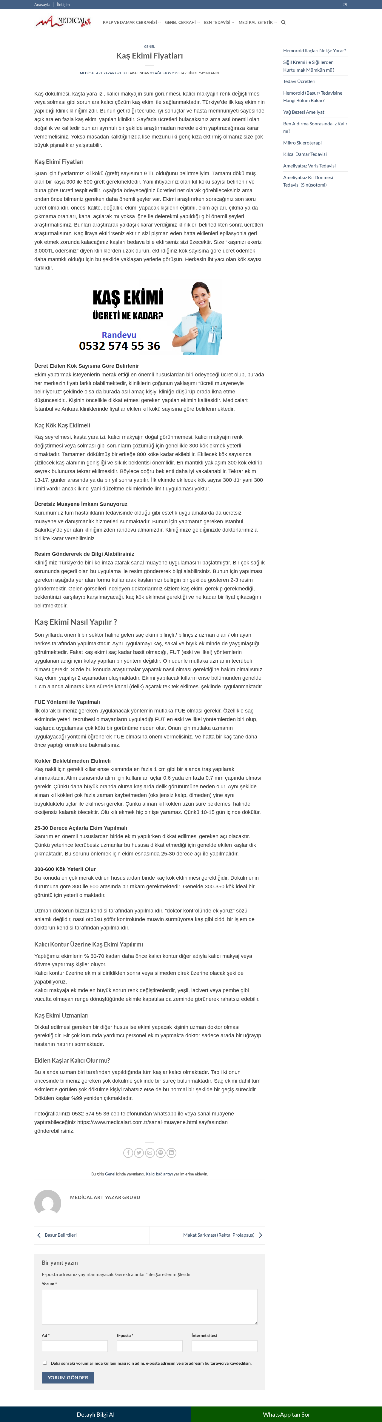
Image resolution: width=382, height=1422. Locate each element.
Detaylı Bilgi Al (96, 1414)
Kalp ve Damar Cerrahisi (130, 22)
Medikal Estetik (256, 22)
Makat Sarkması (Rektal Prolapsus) (219, 1235)
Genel (149, 46)
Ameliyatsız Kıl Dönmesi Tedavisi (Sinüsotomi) (308, 181)
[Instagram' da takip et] (344, 5)
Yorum (49, 1283)
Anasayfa (42, 4)
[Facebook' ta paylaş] (128, 1153)
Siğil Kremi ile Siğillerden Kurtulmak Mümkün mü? (308, 66)
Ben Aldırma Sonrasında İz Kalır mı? (315, 127)
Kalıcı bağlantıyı (159, 1174)
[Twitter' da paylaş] (139, 1153)
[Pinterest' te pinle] (161, 1153)
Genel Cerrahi (180, 22)
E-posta (125, 1335)
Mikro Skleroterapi (302, 142)
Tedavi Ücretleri (299, 81)
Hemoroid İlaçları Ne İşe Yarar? (314, 50)
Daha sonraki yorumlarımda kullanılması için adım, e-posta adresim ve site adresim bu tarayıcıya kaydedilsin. (151, 1363)
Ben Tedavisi (217, 22)
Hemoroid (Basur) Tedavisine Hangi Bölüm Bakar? (312, 96)
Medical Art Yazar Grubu (103, 73)
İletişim (63, 4)
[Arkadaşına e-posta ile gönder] (150, 1153)
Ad (46, 1335)
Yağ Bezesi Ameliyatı (304, 112)
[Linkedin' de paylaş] (171, 1153)
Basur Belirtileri (60, 1235)
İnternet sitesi (204, 1335)
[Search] (283, 22)
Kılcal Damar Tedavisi (305, 154)
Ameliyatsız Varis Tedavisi (309, 165)
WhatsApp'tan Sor (286, 1414)
